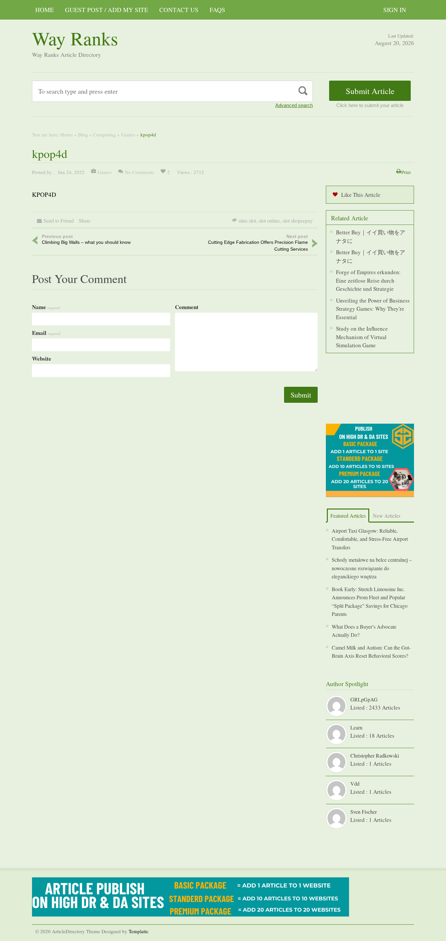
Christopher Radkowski (374, 755)
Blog (83, 134)
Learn (356, 727)
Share (84, 220)
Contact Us (179, 10)
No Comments (139, 172)
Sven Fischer (363, 811)
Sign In (394, 10)
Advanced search (294, 105)
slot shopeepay (297, 220)
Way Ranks (75, 38)
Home (44, 10)
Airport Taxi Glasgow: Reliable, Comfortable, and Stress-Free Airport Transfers (370, 539)
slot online (269, 220)
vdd (354, 783)
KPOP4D (44, 194)
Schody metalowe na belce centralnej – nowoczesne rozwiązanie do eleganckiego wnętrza (372, 568)
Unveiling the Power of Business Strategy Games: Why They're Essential (373, 309)
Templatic (139, 931)
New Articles (386, 515)
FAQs (217, 10)
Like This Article (360, 194)
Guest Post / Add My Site (106, 10)
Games (128, 134)
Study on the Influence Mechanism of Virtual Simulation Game (362, 337)
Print (406, 172)
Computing (104, 134)
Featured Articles (348, 515)
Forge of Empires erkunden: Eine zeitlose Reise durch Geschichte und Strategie (368, 280)
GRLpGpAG (364, 699)
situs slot (247, 220)
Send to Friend (58, 220)
